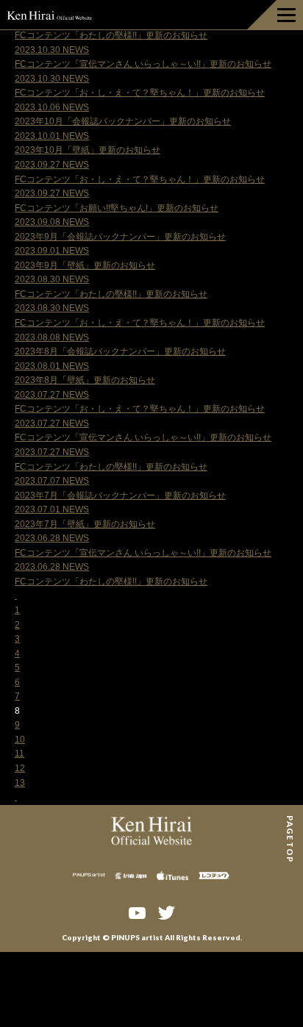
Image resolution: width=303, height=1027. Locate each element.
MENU (275, 14)
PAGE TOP (290, 820)
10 (20, 739)
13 (20, 783)
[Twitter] (166, 912)
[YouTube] (137, 912)
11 (19, 753)
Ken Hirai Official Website (49, 14)
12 (20, 768)
